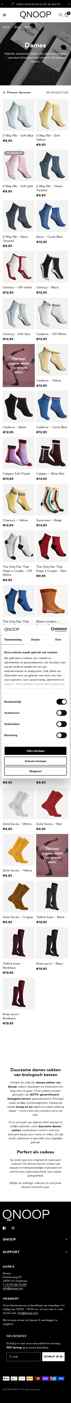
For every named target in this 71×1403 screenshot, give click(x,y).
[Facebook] (7, 1228)
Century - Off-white (17, 287)
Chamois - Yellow (15, 520)
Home (6, 26)
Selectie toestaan (35, 760)
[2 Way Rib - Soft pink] (19, 165)
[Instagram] (16, 1228)
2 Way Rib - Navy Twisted (15, 239)
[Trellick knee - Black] (52, 896)
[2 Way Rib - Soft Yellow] (52, 115)
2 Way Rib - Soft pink (18, 186)
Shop (17, 26)
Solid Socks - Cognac (18, 917)
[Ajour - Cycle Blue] (52, 216)
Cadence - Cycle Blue (51, 427)
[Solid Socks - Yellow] (19, 850)
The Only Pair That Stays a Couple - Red (51, 569)
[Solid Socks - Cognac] (19, 896)
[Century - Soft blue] (19, 313)
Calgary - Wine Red (50, 474)
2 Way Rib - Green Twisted (49, 188)
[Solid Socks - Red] (52, 803)
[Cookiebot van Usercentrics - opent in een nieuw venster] (51, 629)
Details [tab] (35, 639)
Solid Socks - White (17, 824)
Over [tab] (58, 639)
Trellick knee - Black (50, 917)
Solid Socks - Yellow (17, 870)
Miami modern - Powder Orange (47, 623)
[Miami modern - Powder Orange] (52, 601)
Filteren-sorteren (19, 92)
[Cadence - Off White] (52, 313)
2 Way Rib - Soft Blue (18, 135)
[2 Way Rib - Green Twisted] (52, 165)
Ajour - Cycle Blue (49, 237)
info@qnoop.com (13, 1288)
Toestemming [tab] (12, 639)
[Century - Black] (52, 267)
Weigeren (35, 771)
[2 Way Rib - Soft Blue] (19, 115)
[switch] (61, 713)
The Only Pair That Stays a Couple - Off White (17, 571)
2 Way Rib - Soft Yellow (48, 137)
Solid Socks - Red (49, 824)
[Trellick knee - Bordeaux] (19, 943)
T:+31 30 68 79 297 (15, 1284)
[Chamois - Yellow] (19, 500)
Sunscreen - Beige (49, 520)
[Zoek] (61, 15)
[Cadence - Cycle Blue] (52, 406)
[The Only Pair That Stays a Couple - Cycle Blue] (19, 601)
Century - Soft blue (16, 334)
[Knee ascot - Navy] (52, 943)
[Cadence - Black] (19, 406)
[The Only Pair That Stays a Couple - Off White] (19, 546)
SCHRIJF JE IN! (53, 1356)
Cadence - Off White (51, 334)
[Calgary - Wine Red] (52, 453)
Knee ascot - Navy (49, 963)
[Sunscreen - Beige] (52, 500)
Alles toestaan (36, 750)
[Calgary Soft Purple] (19, 453)
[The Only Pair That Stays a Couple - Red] (52, 546)
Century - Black (47, 287)
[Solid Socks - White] (19, 803)
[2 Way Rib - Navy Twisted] (19, 216)
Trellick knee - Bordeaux (13, 966)
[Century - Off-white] (19, 267)
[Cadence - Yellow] (52, 360)
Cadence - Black (14, 427)
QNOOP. (10, 1239)
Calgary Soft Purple (16, 474)
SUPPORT (11, 1252)
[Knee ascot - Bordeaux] (19, 993)
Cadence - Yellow (48, 380)
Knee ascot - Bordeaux (12, 1016)
